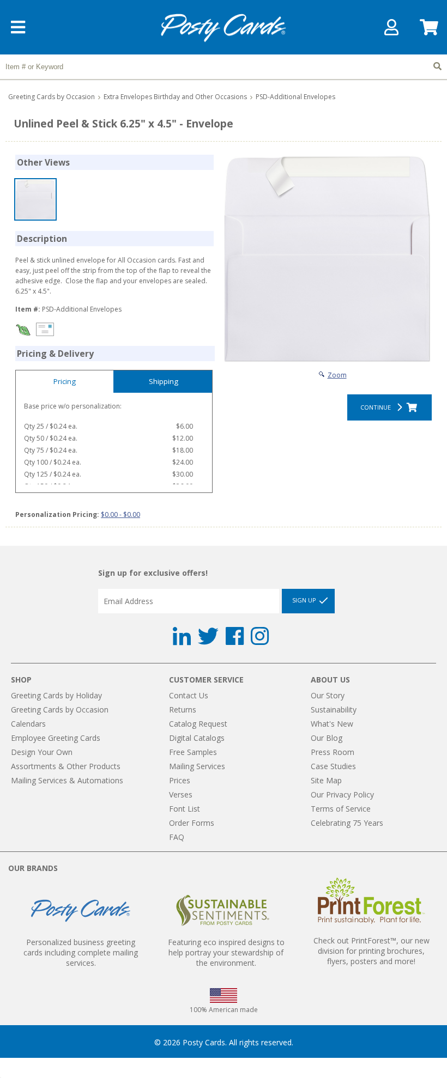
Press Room (332, 752)
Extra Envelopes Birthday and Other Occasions (175, 96)
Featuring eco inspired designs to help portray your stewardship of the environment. (226, 952)
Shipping (163, 381)
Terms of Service (341, 808)
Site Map (326, 780)
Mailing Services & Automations (67, 780)
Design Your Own (42, 752)
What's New (332, 723)
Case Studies (333, 766)
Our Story (328, 695)
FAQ (176, 837)
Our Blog (326, 738)
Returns (182, 709)
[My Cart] (428, 30)
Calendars (28, 723)
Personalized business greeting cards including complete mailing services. (80, 952)
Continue (377, 407)
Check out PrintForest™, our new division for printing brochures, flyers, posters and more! (371, 950)
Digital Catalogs (197, 738)
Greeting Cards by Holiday (56, 695)
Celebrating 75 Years (347, 823)
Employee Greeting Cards (55, 738)
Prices (179, 780)
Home (223, 28)
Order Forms (191, 823)
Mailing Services (197, 766)
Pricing (64, 381)
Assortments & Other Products (65, 766)
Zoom (337, 375)
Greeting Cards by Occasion (51, 96)
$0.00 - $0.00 (120, 514)
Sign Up (305, 600)
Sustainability (334, 709)
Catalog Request (198, 723)
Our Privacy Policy (342, 794)
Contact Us (188, 695)
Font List (184, 808)
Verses (180, 794)
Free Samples (193, 752)
